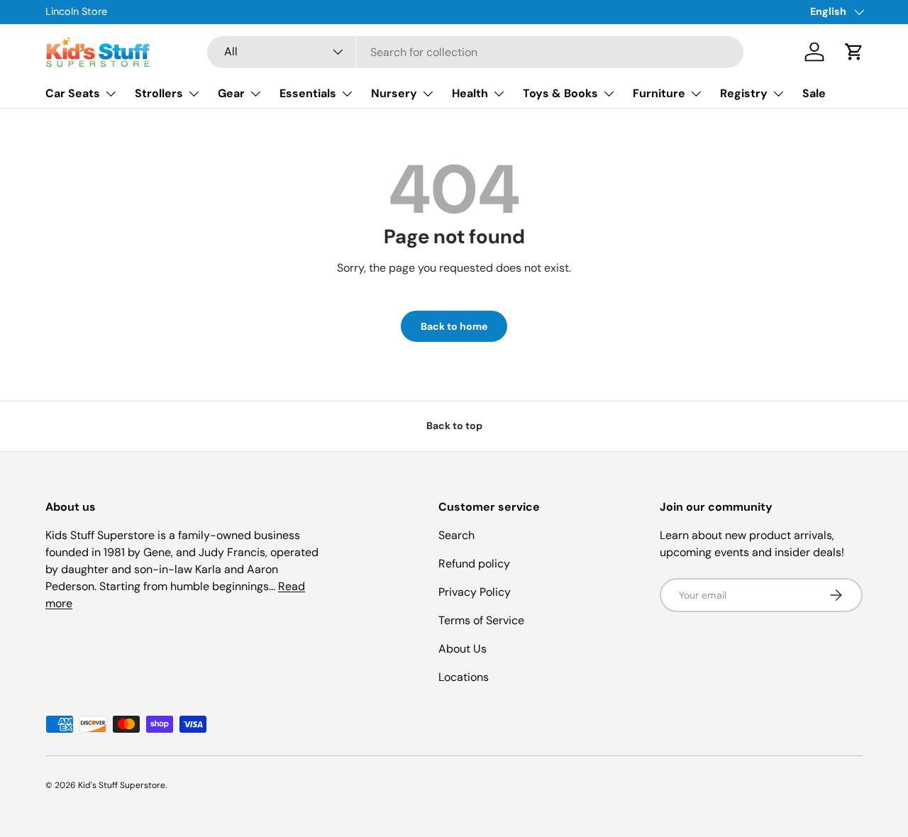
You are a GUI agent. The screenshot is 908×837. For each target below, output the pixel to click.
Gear (231, 93)
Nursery (394, 93)
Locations (463, 677)
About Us (462, 648)
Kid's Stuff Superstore (121, 785)
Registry (744, 93)
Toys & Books (560, 93)
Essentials (307, 93)
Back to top (454, 425)
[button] (854, 51)
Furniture (659, 93)
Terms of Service (481, 620)
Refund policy (474, 563)
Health (470, 93)
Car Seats (72, 93)
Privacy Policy (474, 591)
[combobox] (475, 52)
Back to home (454, 326)
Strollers (159, 93)
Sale (814, 93)
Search (456, 535)
